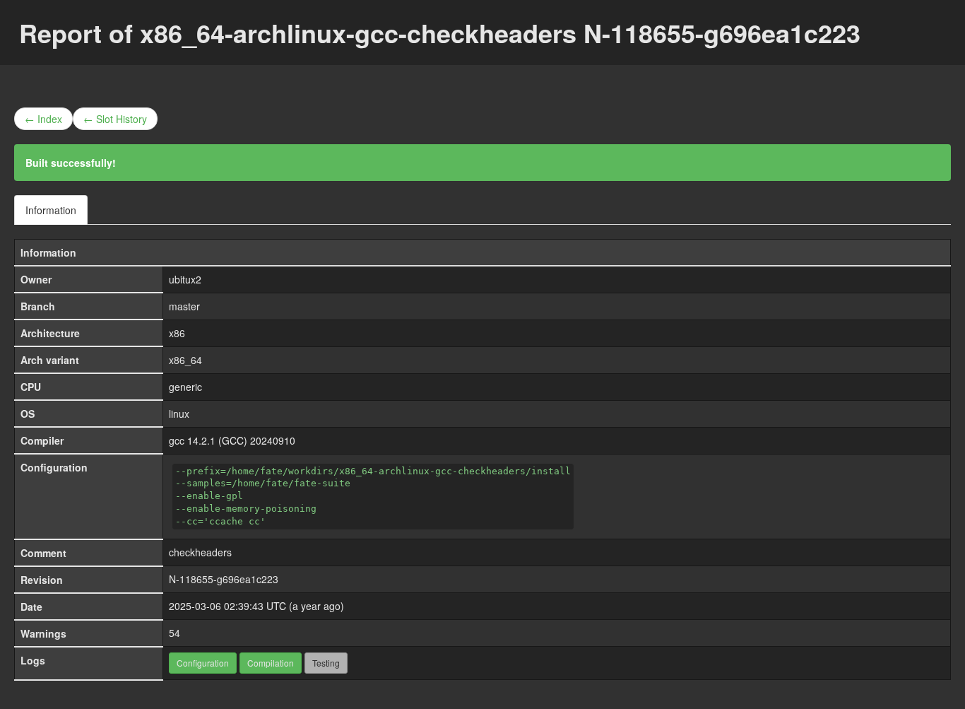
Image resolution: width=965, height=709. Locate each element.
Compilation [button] (270, 663)
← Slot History (115, 119)
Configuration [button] (203, 663)
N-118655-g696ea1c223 (223, 579)
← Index (43, 119)
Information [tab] (50, 210)
